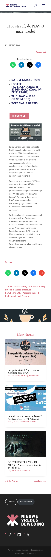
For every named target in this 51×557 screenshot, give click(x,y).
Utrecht (33, 422)
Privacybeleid (26, 502)
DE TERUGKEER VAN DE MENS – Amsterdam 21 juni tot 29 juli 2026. (25, 465)
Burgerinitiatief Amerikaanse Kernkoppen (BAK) (24, 371)
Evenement (34, 375)
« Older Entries (11, 481)
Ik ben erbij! (19, 115)
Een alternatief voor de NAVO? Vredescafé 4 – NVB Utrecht (25, 417)
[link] (13, 65)
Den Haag (24, 375)
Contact (11, 502)
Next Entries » (40, 481)
